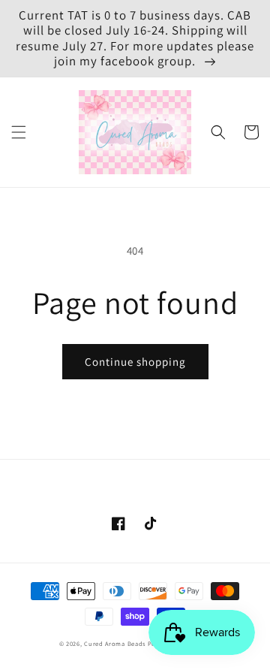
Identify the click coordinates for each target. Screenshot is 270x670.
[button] (18, 132)
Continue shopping (135, 362)
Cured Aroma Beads (115, 643)
